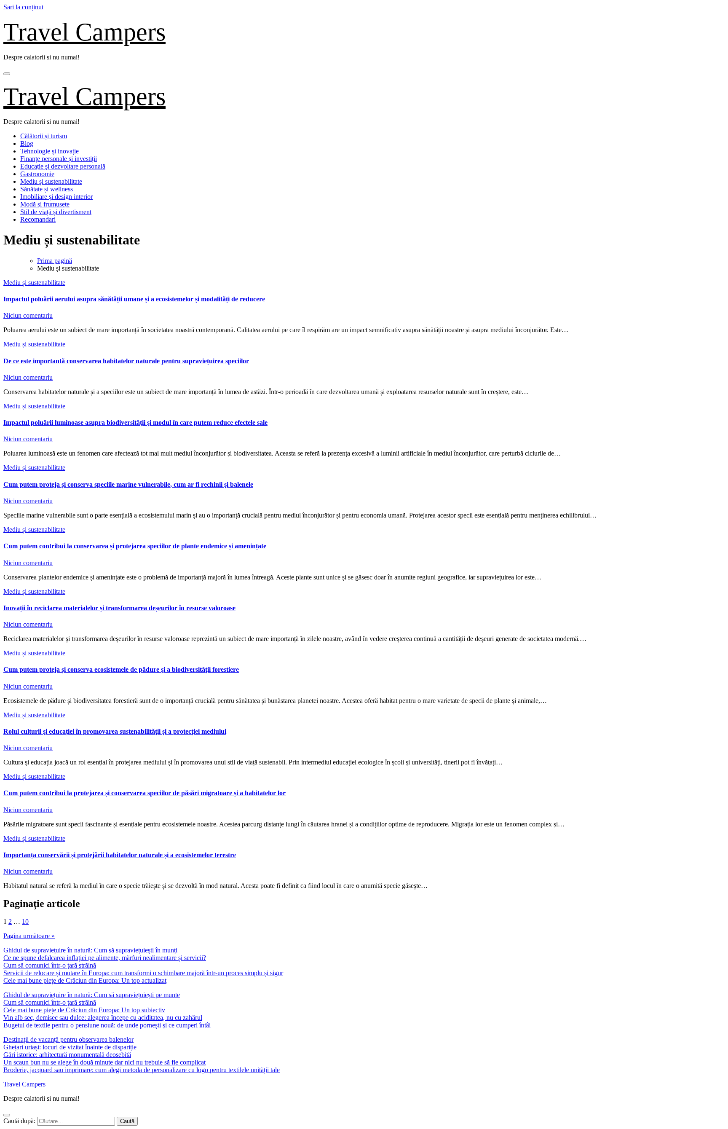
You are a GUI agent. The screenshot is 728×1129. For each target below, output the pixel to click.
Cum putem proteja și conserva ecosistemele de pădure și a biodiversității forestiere (121, 669)
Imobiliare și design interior (56, 196)
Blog (26, 143)
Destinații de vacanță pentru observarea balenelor (68, 1039)
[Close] (6, 1115)
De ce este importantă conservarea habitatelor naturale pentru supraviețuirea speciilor (126, 361)
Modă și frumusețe (45, 204)
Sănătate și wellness (46, 189)
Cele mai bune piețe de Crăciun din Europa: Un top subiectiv (84, 1010)
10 (25, 921)
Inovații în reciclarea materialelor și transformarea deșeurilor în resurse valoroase (119, 607)
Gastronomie (37, 173)
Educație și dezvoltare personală (62, 166)
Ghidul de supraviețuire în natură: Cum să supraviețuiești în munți (90, 950)
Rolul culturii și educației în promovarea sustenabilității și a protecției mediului (114, 731)
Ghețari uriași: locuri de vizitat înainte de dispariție (69, 1047)
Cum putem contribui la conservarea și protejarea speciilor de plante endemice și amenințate (134, 546)
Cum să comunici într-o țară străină (49, 965)
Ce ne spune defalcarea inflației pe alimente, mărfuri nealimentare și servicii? (104, 957)
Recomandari (38, 219)
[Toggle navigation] (6, 73)
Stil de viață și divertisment (55, 211)
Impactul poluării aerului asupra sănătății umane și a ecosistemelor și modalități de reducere (134, 299)
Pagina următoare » (29, 935)
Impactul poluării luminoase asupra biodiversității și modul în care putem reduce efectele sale (135, 422)
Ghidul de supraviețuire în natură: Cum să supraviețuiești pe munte (91, 994)
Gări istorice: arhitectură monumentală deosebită (67, 1054)
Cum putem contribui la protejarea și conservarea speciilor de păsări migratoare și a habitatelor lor (144, 792)
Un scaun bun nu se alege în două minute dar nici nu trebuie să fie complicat (104, 1062)
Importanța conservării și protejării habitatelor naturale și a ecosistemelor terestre (119, 854)
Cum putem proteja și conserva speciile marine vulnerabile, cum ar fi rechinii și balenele (128, 484)
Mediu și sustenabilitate (51, 181)
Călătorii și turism (43, 135)
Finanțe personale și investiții (58, 158)
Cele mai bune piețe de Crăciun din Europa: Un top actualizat (84, 980)
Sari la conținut (23, 7)
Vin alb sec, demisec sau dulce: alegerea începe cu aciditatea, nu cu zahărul (102, 1017)
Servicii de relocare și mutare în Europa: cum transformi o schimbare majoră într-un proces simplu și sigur (143, 972)
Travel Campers (84, 32)
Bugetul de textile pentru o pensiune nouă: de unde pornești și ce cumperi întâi (107, 1025)
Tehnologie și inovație (49, 151)
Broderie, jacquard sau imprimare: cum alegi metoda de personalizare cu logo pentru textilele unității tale (141, 1069)
